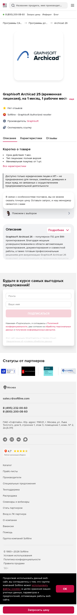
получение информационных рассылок (35, 330)
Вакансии (8, 526)
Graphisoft (32, 121)
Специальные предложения (19, 483)
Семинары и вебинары (16, 501)
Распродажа (10, 495)
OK (65, 588)
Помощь (7, 532)
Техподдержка (11, 489)
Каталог (7, 465)
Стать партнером (12, 507)
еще (71, 99)
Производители (12, 477)
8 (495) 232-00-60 (15, 407)
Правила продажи (14, 563)
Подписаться (38, 313)
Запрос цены (33, 14)
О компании (10, 520)
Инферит (47, 14)
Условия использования (18, 555)
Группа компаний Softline (17, 538)
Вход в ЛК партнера (14, 513)
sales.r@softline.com (16, 398)
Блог (56, 14)
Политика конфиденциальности (22, 559)
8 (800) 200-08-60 (15, 14)
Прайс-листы (10, 471)
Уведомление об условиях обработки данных (29, 341)
